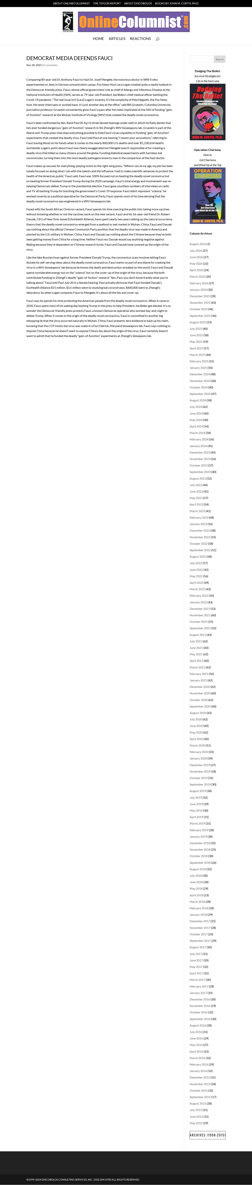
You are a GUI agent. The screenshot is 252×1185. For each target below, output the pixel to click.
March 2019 (197, 823)
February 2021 (199, 673)
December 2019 (200, 765)
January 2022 (198, 602)
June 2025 (196, 335)
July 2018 (196, 875)
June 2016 (196, 1038)
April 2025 (196, 348)
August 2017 (198, 947)
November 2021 (200, 615)
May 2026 (196, 263)
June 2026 (196, 257)
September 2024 (200, 393)
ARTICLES (117, 39)
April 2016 (196, 1051)
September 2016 (200, 1019)
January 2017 (198, 992)
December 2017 (200, 921)
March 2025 (197, 354)
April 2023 (196, 504)
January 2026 (198, 289)
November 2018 (200, 849)
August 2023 (198, 478)
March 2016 (197, 1058)
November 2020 (200, 693)
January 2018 (198, 914)
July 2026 (196, 250)
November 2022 (200, 537)
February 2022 (199, 595)
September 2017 (200, 940)
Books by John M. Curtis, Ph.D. (177, 3)
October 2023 (199, 465)
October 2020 (199, 700)
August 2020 (198, 712)
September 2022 (200, 550)
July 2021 (196, 641)
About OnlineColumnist (71, 3)
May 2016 (196, 1044)
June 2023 (196, 491)
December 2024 (200, 374)
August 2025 (198, 322)
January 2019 (198, 836)
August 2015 (198, 1103)
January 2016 (198, 1071)
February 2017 (199, 986)
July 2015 (196, 1110)
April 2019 (196, 817)
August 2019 (198, 791)
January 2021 (198, 680)
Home (98, 39)
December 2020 (200, 686)
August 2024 (198, 400)
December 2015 (200, 1077)
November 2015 (200, 1084)
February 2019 (199, 830)
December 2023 (200, 452)
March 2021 (197, 667)
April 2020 (196, 739)
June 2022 (196, 569)
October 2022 (199, 543)
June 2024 (196, 413)
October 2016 (199, 1012)
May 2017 (196, 966)
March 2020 (197, 745)
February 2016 (199, 1064)
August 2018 (198, 869)
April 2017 (196, 973)
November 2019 (200, 771)
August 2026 (198, 244)
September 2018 (200, 862)
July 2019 (196, 797)
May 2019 (196, 810)
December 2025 (200, 296)
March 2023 (197, 511)
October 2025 (199, 309)
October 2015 (199, 1090)
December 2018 (200, 843)
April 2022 (196, 582)
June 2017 (196, 960)
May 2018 (196, 888)
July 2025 (196, 328)
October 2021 (199, 621)
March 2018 (197, 901)
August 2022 (198, 556)
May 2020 (196, 732)
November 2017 (200, 927)
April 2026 (196, 270)
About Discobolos (138, 3)
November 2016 (200, 1005)
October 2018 (199, 856)
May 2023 (196, 498)
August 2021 (198, 634)
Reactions (140, 39)
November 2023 (200, 459)
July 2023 (196, 485)
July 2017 (196, 953)
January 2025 (198, 367)
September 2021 (200, 628)
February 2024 (199, 439)
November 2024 (200, 380)
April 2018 (196, 895)
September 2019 (200, 784)
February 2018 (199, 908)
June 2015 (196, 1116)
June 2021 (196, 647)
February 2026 (199, 283)
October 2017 (199, 934)
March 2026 (197, 276)
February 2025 (199, 361)
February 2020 (199, 752)
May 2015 (196, 1123)
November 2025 (200, 302)
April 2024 (196, 426)
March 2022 (197, 589)
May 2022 (196, 576)
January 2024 (198, 446)
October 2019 (199, 778)
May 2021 (196, 654)
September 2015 (200, 1097)
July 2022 (196, 563)
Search (220, 59)
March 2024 (197, 432)
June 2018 (196, 882)
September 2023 (200, 471)
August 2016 (198, 1025)
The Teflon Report (107, 3)
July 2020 (196, 719)
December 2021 (200, 608)
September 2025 (200, 315)
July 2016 (196, 1032)
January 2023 (198, 524)
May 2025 (196, 341)
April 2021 (196, 660)
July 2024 (196, 406)
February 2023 (199, 517)
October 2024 (199, 387)
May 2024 (196, 420)
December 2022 (200, 530)
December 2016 (200, 999)
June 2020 (196, 725)
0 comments (51, 65)
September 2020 (200, 706)
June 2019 (196, 804)
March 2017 (197, 979)
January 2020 (198, 758)
